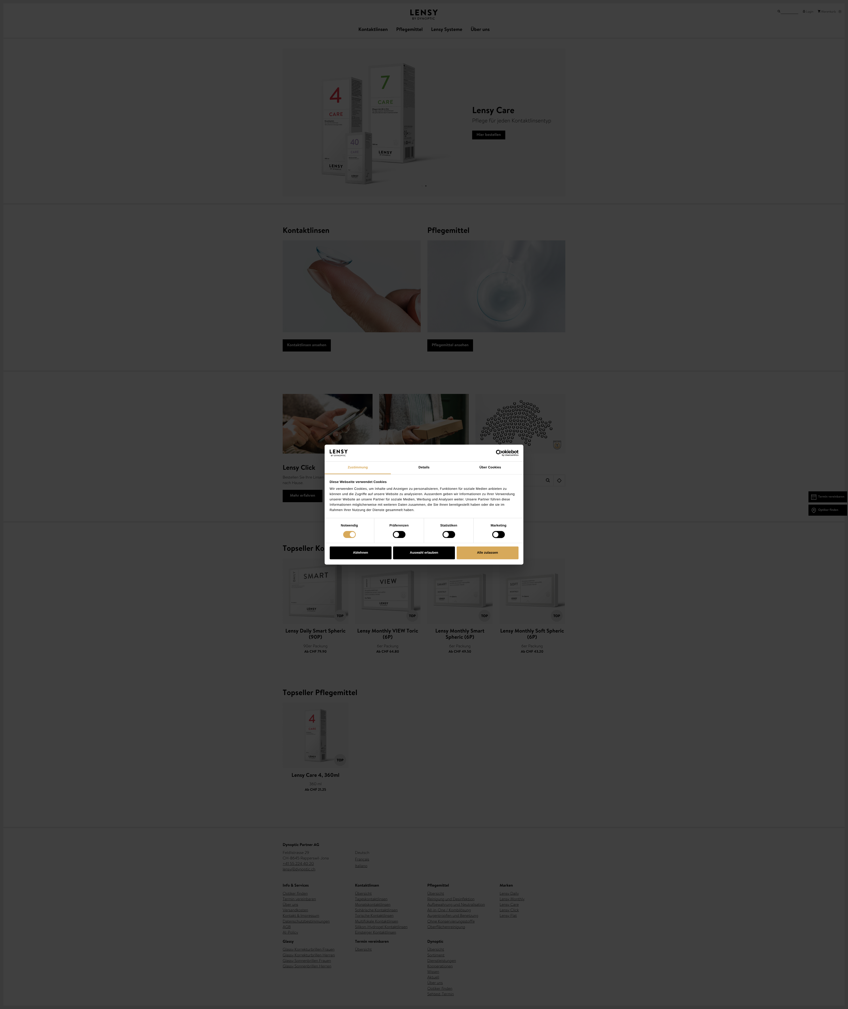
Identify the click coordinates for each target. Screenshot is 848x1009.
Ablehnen (360, 553)
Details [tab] (424, 467)
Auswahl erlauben (424, 553)
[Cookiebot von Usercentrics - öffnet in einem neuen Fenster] (499, 453)
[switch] (399, 534)
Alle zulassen (487, 553)
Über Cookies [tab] (490, 467)
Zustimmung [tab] (358, 467)
